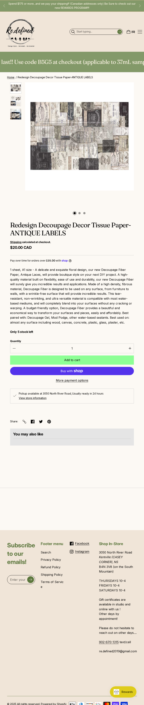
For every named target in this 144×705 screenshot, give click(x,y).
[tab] (74, 213)
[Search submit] (119, 32)
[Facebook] (32, 422)
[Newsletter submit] (30, 579)
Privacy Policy (51, 560)
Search (46, 552)
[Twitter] (41, 422)
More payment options (72, 380)
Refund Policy (51, 567)
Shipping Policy (52, 574)
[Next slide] (140, 6)
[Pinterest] (49, 422)
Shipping (15, 242)
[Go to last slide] (4, 6)
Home (10, 77)
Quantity (15, 341)
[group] (15, 88)
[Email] (24, 422)
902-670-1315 (109, 642)
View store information (32, 398)
